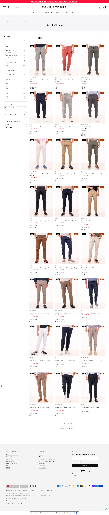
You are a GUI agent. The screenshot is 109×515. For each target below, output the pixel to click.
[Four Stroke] (54, 7)
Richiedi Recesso (10, 461)
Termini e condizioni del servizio (47, 459)
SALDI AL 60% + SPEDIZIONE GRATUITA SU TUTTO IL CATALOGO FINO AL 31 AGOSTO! (53, 1)
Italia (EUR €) (12, 486)
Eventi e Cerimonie (65, 12)
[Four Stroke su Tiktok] (35, 486)
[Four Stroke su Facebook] (30, 486)
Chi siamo (41, 457)
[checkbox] (15, 41)
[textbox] (10, 108)
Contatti (8, 467)
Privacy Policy (42, 463)
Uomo (8, 21)
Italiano (22, 486)
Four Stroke (21, 490)
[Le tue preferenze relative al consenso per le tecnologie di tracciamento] (1, 386)
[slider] (5, 112)
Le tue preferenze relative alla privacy (61, 513)
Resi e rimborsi (10, 457)
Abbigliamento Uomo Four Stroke (20, 21)
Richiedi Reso (9, 459)
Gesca (15, 503)
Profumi (74, 12)
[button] (16, 7)
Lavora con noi (42, 467)
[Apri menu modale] (4, 7)
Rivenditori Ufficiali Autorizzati (46, 461)
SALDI (34, 12)
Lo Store (41, 454)
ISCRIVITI (84, 466)
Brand (52, 12)
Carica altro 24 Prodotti (67, 428)
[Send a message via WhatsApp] (106, 509)
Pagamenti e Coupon (11, 463)
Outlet (57, 12)
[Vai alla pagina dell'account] (99, 7)
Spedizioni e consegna (12, 454)
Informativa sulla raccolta (39, 513)
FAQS (7, 465)
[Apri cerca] (9, 7)
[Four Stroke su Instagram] (33, 486)
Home (4, 21)
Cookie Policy (42, 465)
